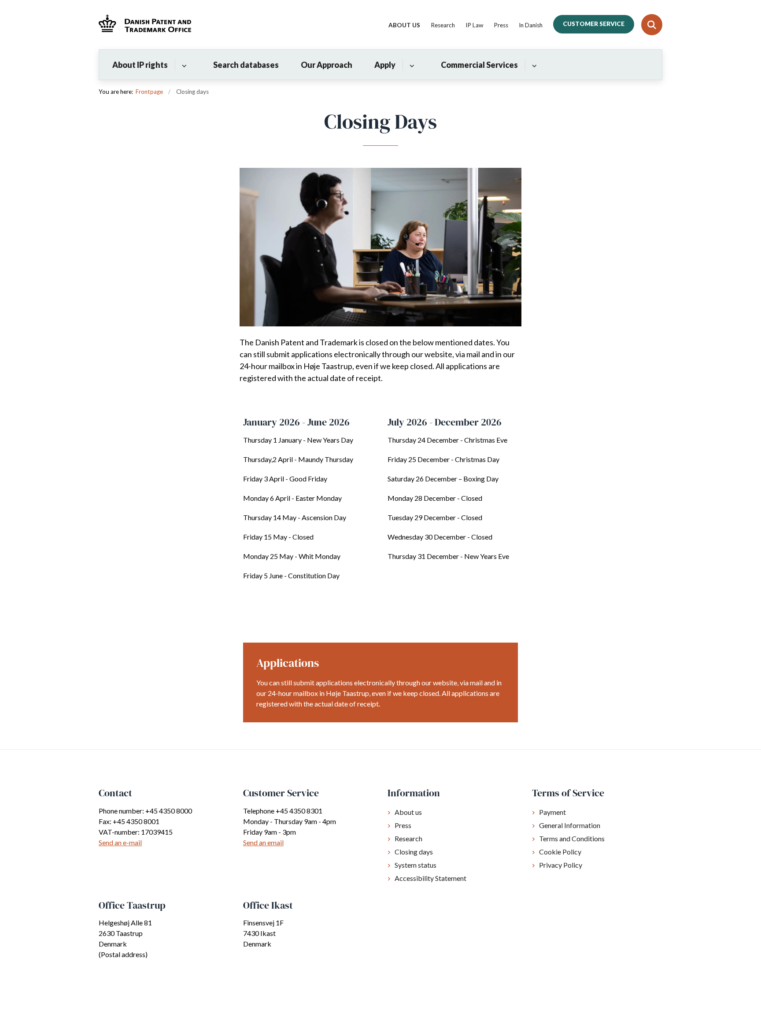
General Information (569, 825)
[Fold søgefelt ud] (651, 24)
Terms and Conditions (572, 838)
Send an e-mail (120, 842)
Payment (552, 812)
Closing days (414, 851)
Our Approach (326, 65)
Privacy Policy (560, 865)
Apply (384, 65)
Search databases (246, 65)
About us (408, 812)
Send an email (263, 842)
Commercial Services (479, 65)
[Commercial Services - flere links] (533, 65)
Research (408, 838)
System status (415, 865)
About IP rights (140, 65)
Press (403, 825)
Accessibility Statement (430, 878)
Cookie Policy (560, 851)
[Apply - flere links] (411, 65)
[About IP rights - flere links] (183, 65)
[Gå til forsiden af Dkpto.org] (145, 24)
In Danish (531, 25)
